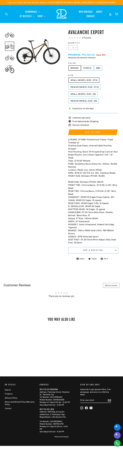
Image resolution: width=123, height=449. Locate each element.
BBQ (98, 68)
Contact (8, 408)
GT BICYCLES (26, 16)
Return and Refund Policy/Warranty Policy (20, 403)
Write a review (111, 285)
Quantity (74, 43)
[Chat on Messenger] (117, 427)
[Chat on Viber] (117, 435)
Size (71, 75)
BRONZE (75, 68)
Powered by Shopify (61, 437)
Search (8, 390)
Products (8, 394)
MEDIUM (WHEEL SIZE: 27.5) (84, 87)
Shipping (72, 57)
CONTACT (90, 16)
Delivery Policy (11, 398)
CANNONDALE (31, 11)
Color (72, 63)
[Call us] (117, 443)
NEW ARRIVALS (86, 11)
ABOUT (99, 11)
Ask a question (93, 250)
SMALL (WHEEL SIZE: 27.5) (84, 80)
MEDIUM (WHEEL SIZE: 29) (84, 100)
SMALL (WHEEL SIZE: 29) (83, 94)
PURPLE (87, 68)
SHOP (40, 16)
